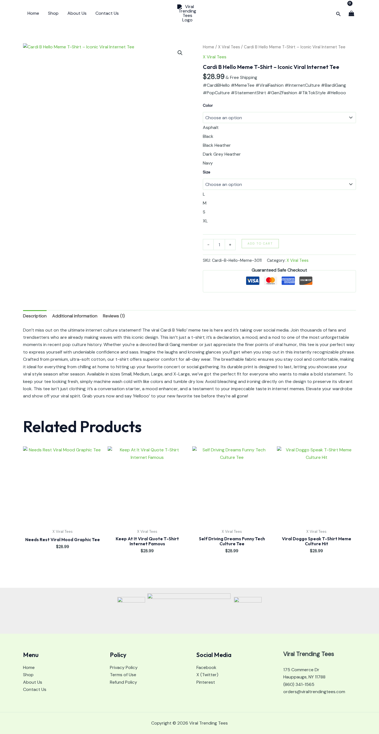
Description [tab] (35, 316)
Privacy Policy (124, 667)
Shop (53, 13)
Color (208, 105)
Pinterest (205, 682)
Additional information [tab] (74, 316)
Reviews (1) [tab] (114, 316)
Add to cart (260, 243)
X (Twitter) (207, 675)
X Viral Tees (229, 47)
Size (206, 172)
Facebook (206, 667)
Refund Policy (123, 682)
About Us (77, 13)
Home (33, 13)
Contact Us (107, 13)
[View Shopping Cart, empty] (351, 13)
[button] (338, 13)
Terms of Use (123, 675)
